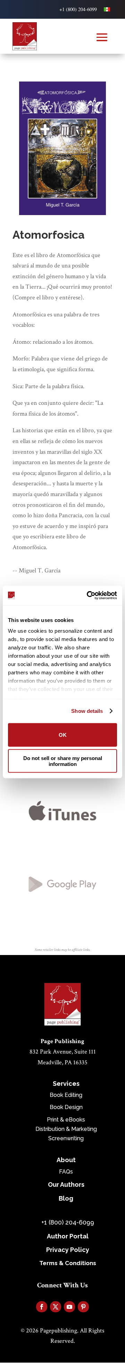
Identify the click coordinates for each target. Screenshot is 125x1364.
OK (63, 735)
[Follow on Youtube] (69, 1306)
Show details (87, 711)
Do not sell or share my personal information (62, 761)
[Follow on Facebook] (41, 1306)
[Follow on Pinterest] (83, 1306)
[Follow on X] (55, 1306)
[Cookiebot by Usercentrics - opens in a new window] (88, 595)
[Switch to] (107, 9)
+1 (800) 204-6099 (78, 9)
